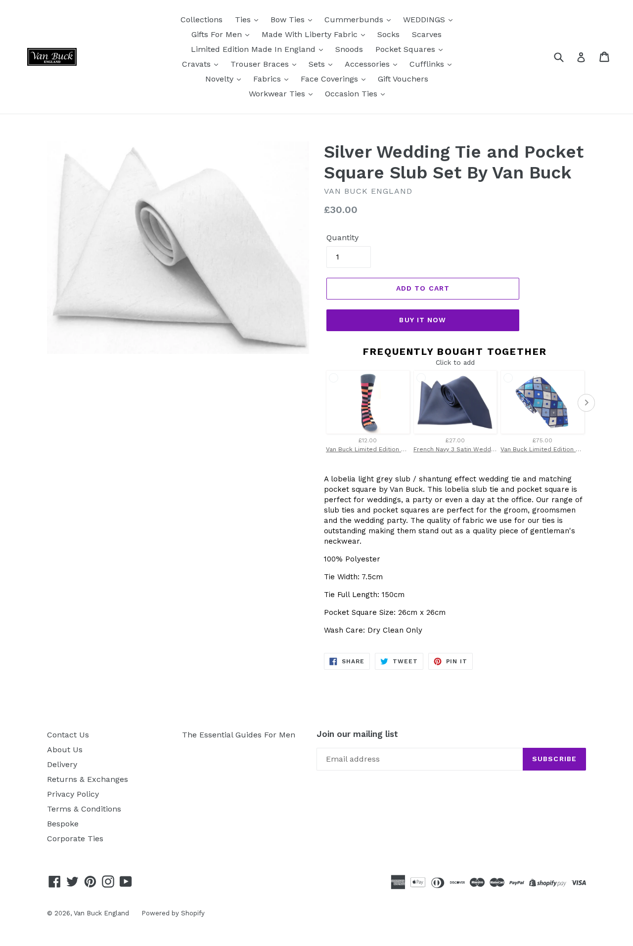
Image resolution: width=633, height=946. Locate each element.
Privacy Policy (73, 794)
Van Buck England (101, 913)
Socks (388, 34)
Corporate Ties (75, 838)
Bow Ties (289, 19)
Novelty (220, 79)
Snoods (349, 49)
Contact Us (68, 734)
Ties (244, 19)
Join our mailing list (357, 734)
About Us (65, 749)
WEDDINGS (425, 19)
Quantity (342, 237)
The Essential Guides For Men (238, 734)
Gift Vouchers (403, 79)
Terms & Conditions (84, 809)
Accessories (368, 64)
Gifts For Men (217, 34)
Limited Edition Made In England (254, 49)
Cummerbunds (355, 19)
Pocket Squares (406, 49)
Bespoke (63, 823)
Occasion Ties (352, 93)
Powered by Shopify (173, 913)
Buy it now (422, 320)
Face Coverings (331, 79)
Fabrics (268, 79)
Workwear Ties (278, 93)
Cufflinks (428, 64)
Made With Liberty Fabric (311, 34)
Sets (318, 64)
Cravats (197, 64)
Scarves (427, 34)
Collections (202, 19)
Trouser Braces (260, 64)
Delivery (62, 764)
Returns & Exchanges (87, 779)
